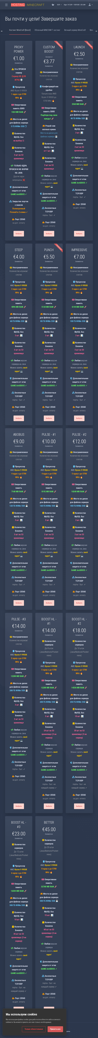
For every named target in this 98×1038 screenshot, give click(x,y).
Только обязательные (34, 1029)
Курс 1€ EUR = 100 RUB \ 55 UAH (74, 5)
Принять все (55, 1029)
